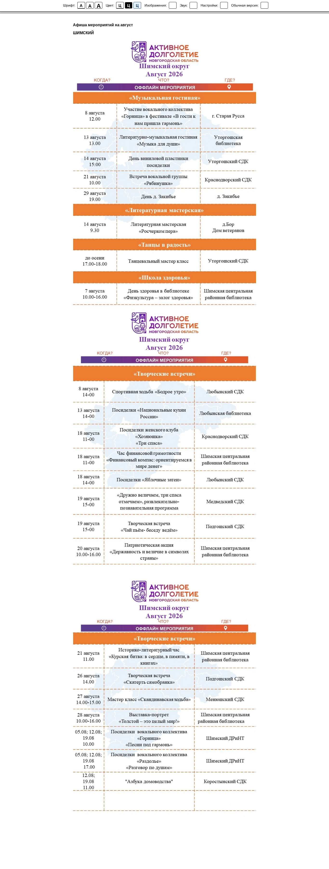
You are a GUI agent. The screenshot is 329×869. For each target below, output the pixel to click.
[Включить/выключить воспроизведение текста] (193, 5)
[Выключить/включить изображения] (173, 5)
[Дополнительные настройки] (224, 5)
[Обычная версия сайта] (264, 5)
